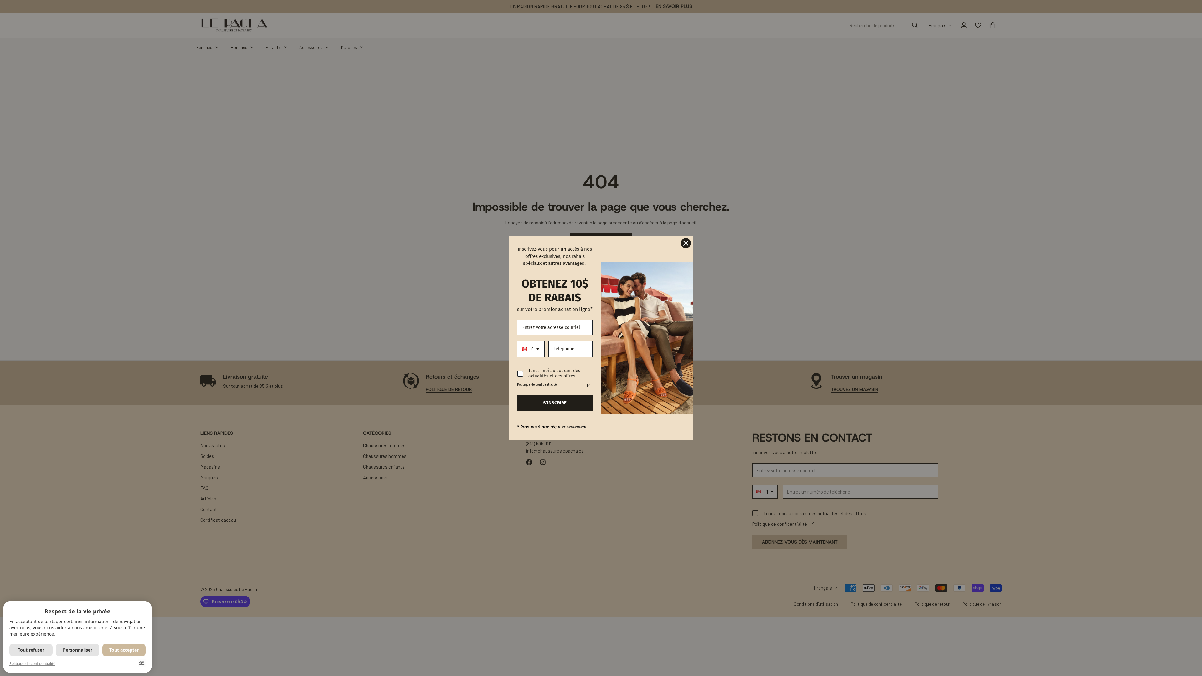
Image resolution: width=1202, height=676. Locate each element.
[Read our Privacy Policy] (589, 385)
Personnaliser (77, 650)
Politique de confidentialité (32, 663)
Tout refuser (31, 650)
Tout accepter (124, 650)
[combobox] (531, 349)
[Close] (685, 243)
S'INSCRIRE (555, 403)
